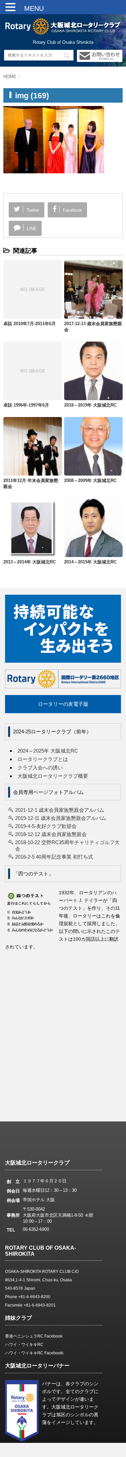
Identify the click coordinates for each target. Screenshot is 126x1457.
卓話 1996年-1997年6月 (26, 405)
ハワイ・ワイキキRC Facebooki (34, 1353)
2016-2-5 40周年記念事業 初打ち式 (54, 857)
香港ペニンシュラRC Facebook (33, 1336)
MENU (30, 8)
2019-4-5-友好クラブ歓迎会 (46, 826)
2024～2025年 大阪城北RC (47, 751)
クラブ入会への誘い (40, 767)
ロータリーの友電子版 (63, 704)
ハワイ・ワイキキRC (24, 1344)
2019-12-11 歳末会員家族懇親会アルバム (60, 818)
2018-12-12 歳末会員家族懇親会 (51, 834)
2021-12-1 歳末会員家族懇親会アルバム (59, 810)
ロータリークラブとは (42, 759)
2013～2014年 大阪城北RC (29, 561)
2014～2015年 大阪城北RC (90, 561)
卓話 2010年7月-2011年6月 (29, 323)
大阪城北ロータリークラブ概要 (52, 776)
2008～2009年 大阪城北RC (90, 480)
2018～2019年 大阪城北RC (90, 405)
